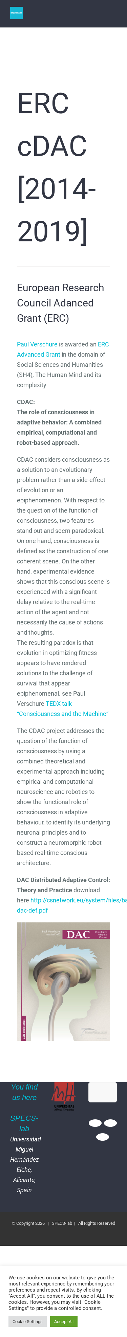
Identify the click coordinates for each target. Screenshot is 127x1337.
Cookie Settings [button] (28, 1321)
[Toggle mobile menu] (114, 17)
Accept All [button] (63, 1321)
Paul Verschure (37, 344)
